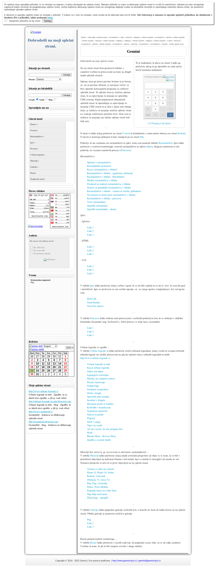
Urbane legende (98, 350)
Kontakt (181, 133)
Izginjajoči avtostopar (98, 375)
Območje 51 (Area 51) (98, 479)
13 (54, 363)
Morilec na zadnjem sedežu (101, 378)
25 (43, 370)
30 (54, 356)
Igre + (32, 142)
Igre (92, 285)
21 (59, 367)
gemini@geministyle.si (150, 560)
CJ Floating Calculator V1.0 (154, 77)
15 (65, 363)
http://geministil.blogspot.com (43, 421)
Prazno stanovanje (96, 382)
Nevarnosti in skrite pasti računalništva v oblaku (111, 194)
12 (48, 363)
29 (48, 356)
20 (54, 367)
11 (43, 363)
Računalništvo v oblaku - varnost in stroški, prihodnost (114, 191)
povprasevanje (102, 37)
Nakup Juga (93, 385)
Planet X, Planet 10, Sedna (100, 472)
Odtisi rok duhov (95, 371)
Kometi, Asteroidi (96, 476)
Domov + (34, 124)
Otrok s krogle (94, 393)
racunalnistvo (114, 37)
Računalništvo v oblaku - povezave (104, 198)
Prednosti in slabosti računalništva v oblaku (108, 184)
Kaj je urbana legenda (98, 367)
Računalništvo (166, 142)
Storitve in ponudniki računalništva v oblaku (109, 187)
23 (31, 370)
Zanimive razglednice (98, 389)
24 (37, 370)
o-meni (169, 40)
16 (31, 367)
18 (43, 367)
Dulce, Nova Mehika (97, 486)
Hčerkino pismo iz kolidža (100, 403)
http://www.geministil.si (41, 411)
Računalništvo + (37, 136)
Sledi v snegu (93, 421)
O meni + (34, 130)
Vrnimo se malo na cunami (100, 468)
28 (43, 356)
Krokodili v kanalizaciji (99, 407)
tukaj (49, 17)
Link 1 (90, 227)
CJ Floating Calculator (159, 123)
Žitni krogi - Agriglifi (97, 497)
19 (48, 367)
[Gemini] (34, 32)
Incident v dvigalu (96, 400)
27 (37, 356)
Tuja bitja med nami (97, 494)
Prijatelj (91, 418)
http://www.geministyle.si (124, 560)
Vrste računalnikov (96, 201)
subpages (137, 37)
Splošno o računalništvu (99, 162)
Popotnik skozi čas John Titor (101, 490)
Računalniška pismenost (99, 165)
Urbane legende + (37, 154)
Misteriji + (34, 160)
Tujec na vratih (94, 425)
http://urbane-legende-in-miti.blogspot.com (50, 401)
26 (31, 356)
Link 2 (90, 231)
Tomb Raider (93, 302)
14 (59, 363)
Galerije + (34, 166)
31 (59, 356)
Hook (89, 432)
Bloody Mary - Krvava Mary (101, 436)
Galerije (94, 509)
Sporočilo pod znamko (98, 396)
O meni (126, 133)
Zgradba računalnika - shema (101, 209)
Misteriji (94, 455)
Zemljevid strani (37, 179)
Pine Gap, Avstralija (97, 483)
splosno (169, 37)
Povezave (34, 148)
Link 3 (90, 234)
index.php (91, 37)
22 (65, 367)
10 (37, 363)
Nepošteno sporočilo (97, 411)
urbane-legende (147, 37)
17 (37, 367)
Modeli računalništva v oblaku (102, 180)
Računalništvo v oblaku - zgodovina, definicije (110, 173)
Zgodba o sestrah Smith (99, 439)
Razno (33, 173)
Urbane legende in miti (98, 364)
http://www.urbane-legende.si (43, 391)
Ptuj (142, 136)
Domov (83, 37)
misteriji (129, 37)
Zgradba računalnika (97, 205)
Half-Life (92, 298)
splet (122, 37)
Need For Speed (95, 306)
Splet (149, 146)
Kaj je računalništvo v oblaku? (102, 169)
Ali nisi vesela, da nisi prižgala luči (105, 429)
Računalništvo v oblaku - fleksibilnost (105, 176)
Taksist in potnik (95, 414)
